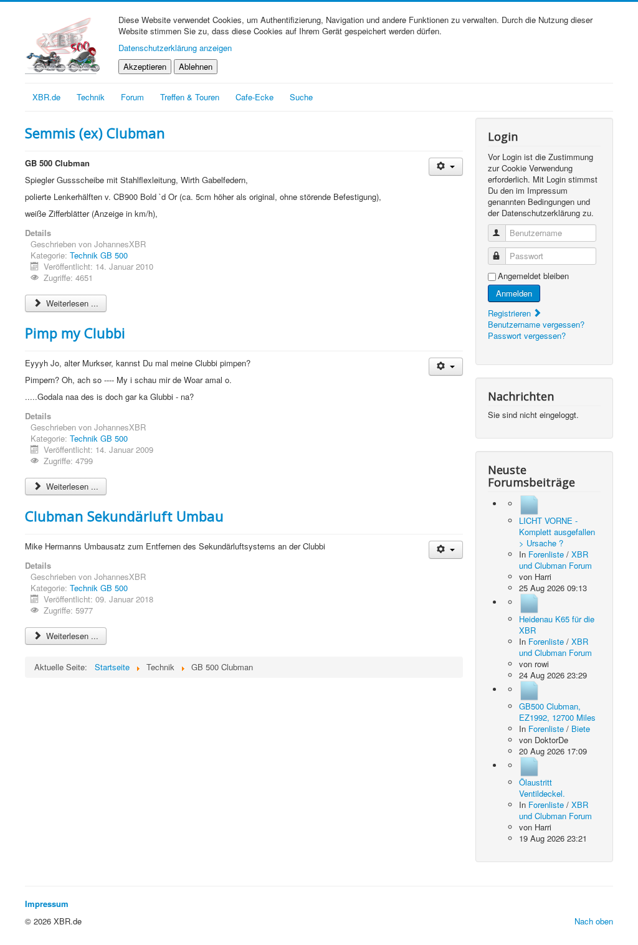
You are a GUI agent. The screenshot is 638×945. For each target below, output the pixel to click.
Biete (580, 728)
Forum (132, 97)
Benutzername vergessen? (536, 324)
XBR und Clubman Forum (555, 559)
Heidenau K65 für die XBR (556, 624)
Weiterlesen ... (71, 303)
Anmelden (514, 293)
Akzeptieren (144, 66)
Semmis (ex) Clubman (95, 132)
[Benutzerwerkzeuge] (446, 167)
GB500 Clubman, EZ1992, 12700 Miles (557, 711)
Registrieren (510, 313)
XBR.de (46, 97)
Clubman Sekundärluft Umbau (124, 515)
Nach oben (593, 921)
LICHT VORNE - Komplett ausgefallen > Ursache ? (557, 532)
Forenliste (546, 554)
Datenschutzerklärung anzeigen (175, 48)
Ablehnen (195, 66)
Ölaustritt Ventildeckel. (542, 787)
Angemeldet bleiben (533, 276)
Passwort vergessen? (527, 335)
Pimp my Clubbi (75, 332)
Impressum (47, 903)
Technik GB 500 (99, 255)
